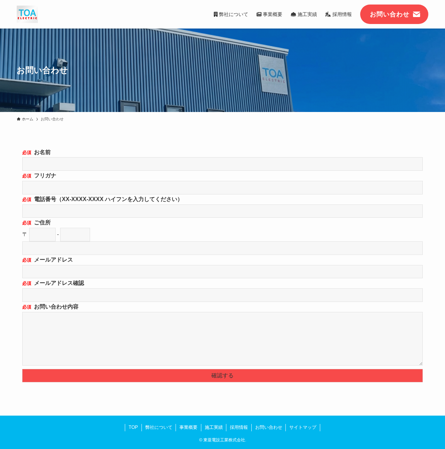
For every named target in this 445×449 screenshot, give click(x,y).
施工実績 (214, 427)
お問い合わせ (268, 427)
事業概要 (188, 427)
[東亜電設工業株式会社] (27, 14)
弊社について (158, 427)
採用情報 (239, 427)
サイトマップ (302, 427)
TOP (133, 427)
